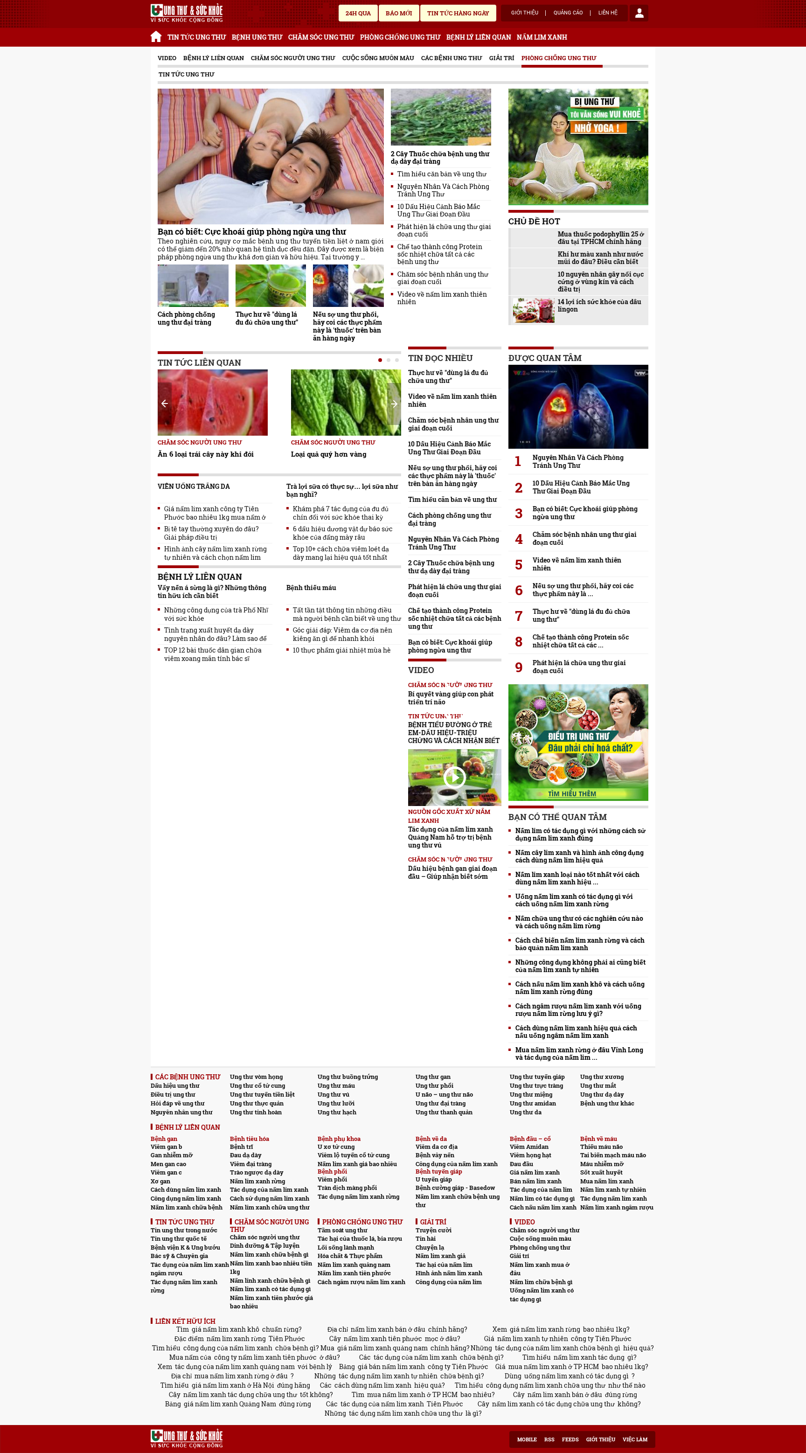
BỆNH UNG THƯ (257, 37)
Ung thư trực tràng (536, 1085)
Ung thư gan (433, 1076)
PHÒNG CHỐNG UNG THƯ (400, 37)
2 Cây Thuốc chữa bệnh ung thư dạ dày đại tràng (440, 157)
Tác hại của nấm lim (444, 1264)
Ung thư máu (336, 1085)
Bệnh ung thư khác (607, 1103)
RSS (549, 1439)
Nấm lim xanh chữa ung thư (270, 1207)
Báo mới (399, 13)
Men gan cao (168, 1164)
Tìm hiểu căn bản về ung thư (441, 174)
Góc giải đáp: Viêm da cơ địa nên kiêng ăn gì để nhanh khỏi (342, 634)
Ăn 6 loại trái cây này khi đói (206, 454)
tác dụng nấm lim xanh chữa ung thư (405, 1413)
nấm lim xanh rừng (236, 1338)
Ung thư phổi (434, 1085)
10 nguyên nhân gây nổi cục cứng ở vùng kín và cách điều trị (601, 282)
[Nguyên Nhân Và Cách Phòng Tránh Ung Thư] (578, 407)
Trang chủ (157, 35)
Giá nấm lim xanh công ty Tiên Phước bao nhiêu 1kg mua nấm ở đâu (215, 513)
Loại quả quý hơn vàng (329, 454)
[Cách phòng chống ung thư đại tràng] (193, 285)
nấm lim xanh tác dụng (589, 1357)
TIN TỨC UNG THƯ (196, 37)
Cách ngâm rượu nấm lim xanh (361, 1282)
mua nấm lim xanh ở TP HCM (553, 1366)
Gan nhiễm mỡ (172, 1155)
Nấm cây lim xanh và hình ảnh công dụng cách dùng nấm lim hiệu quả (579, 856)
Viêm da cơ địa (437, 1146)
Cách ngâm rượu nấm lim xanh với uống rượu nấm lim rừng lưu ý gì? (578, 1009)
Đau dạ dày (246, 1155)
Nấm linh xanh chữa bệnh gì (270, 1280)
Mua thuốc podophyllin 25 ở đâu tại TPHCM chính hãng (601, 237)
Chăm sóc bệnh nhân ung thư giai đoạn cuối (442, 278)
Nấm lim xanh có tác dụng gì (270, 1289)
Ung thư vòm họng (256, 1076)
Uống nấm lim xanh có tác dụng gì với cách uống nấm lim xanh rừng (574, 900)
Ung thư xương (602, 1076)
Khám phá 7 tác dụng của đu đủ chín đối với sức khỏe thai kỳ (341, 513)
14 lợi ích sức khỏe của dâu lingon (599, 305)
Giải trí (501, 58)
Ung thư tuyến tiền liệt (262, 1094)
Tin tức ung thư (187, 74)
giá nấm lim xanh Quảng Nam (230, 1403)
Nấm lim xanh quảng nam (354, 1264)
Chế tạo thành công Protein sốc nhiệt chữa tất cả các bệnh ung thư (439, 254)
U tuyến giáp (434, 1179)
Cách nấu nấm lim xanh (543, 1207)
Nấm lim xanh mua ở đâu (540, 1269)
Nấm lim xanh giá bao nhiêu (357, 1164)
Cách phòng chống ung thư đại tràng (186, 318)
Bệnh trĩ (241, 1146)
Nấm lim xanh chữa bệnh (186, 1207)
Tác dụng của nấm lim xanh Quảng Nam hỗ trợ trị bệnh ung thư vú (450, 837)
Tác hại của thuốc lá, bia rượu (360, 1238)
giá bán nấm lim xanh (391, 1366)
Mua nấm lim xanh (606, 1181)
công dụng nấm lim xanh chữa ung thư (546, 1385)
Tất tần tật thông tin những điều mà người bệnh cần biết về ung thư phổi (347, 614)
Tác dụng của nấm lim (541, 1189)
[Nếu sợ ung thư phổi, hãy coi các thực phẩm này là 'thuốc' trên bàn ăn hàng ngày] (348, 285)
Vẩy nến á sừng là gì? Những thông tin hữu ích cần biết (212, 591)
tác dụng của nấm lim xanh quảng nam (235, 1366)
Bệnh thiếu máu (311, 587)
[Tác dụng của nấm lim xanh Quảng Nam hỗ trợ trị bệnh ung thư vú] (454, 777)
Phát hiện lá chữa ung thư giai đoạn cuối (444, 230)
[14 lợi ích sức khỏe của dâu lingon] (534, 310)
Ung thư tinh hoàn (256, 1112)
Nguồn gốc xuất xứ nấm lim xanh (449, 816)
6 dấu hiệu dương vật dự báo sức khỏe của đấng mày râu (343, 533)
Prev (165, 403)
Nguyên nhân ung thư (182, 1112)
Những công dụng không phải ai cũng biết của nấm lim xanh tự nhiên (580, 966)
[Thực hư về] (271, 285)
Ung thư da (526, 1112)
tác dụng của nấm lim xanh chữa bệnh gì (557, 1347)
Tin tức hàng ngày (458, 13)
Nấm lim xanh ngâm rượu (616, 1207)
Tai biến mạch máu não (613, 1155)
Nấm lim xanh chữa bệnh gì (269, 1254)
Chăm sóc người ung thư (293, 58)
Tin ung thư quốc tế (179, 1238)
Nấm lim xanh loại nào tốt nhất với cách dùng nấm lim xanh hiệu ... (577, 878)
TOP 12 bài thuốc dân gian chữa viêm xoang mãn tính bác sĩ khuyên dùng (213, 654)
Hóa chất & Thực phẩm (350, 1255)
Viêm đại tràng (250, 1164)
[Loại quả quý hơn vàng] (346, 402)
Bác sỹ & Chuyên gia (179, 1255)
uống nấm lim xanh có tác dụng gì (576, 1375)
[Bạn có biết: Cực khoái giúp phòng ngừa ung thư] (271, 156)
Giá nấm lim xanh (535, 1172)
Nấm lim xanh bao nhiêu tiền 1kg (271, 1267)
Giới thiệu (524, 13)
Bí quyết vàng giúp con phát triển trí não (450, 698)
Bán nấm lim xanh (536, 1181)
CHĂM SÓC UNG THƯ (321, 37)
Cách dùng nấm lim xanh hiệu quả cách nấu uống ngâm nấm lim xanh (576, 1031)
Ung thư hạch (337, 1112)
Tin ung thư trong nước (184, 1230)
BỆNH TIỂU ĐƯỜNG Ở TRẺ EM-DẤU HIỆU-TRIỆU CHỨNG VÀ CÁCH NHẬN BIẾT (454, 732)
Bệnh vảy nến (435, 1155)
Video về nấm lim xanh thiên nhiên (442, 298)
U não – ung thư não (444, 1094)
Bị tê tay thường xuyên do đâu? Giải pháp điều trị (211, 533)
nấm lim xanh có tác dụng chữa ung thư (553, 1403)
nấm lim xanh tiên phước (383, 1338)
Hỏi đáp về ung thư (178, 1103)
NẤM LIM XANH (542, 37)
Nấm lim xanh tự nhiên (613, 1189)
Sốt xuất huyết (601, 1172)
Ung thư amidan (533, 1103)
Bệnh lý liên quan (213, 58)
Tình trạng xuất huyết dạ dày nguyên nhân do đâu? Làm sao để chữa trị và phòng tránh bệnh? (215, 634)
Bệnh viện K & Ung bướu (185, 1247)
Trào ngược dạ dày (257, 1172)
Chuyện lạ (430, 1247)
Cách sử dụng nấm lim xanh (269, 1198)
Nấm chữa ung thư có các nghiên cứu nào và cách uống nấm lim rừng (579, 922)
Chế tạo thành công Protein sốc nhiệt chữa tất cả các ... (581, 641)
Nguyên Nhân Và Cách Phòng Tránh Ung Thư (443, 190)
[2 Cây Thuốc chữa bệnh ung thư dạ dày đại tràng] (441, 117)
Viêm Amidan (529, 1146)
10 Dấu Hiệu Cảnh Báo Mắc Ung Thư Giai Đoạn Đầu (438, 210)
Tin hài (426, 1238)
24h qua (358, 13)
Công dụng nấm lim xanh (186, 1198)
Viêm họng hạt (530, 1155)
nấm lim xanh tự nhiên (533, 1338)
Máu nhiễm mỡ (602, 1164)
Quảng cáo (568, 13)
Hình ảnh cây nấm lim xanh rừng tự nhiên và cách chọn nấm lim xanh (215, 553)
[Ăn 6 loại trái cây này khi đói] (213, 402)
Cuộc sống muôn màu (378, 58)
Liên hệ (608, 13)
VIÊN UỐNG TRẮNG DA (194, 486)
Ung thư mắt (598, 1085)
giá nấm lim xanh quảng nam (382, 1347)
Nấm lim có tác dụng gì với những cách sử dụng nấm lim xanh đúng (580, 834)
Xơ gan (160, 1181)
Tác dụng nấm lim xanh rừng (358, 1196)
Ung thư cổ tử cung (257, 1085)
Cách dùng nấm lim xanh (186, 1189)
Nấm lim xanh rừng (257, 1181)
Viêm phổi (332, 1179)
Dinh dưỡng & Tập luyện (264, 1245)
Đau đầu (521, 1164)
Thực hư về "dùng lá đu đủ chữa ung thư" (267, 318)
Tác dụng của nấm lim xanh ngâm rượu (190, 1269)
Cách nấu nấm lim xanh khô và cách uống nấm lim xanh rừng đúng (580, 987)
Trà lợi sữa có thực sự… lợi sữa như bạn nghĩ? (342, 490)
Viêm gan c (166, 1172)
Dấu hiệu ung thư (175, 1085)
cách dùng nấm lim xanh (373, 1385)
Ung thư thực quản (257, 1103)
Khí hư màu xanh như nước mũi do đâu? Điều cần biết (600, 257)
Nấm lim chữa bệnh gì (541, 1282)
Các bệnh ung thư (451, 58)
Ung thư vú (333, 1094)
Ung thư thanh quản (444, 1112)
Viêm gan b (166, 1146)
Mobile (527, 1439)
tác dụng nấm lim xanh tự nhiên (388, 1375)
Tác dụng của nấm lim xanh (269, 1189)
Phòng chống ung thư (559, 58)
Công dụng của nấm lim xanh (457, 1164)
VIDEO (167, 58)
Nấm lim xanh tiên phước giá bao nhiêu (271, 1302)
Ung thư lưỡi (336, 1103)
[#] (186, 13)
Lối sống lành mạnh (346, 1247)
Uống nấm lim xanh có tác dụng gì (542, 1294)
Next (394, 404)
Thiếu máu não (601, 1146)
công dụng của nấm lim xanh (228, 1347)
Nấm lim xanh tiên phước (354, 1273)
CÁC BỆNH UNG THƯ (188, 1076)
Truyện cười (434, 1230)
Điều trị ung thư (173, 1094)
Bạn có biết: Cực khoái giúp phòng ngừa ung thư (252, 231)
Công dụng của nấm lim (449, 1282)
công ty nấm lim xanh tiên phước (265, 1357)
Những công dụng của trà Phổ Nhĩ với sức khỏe (216, 614)
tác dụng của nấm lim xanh (415, 1357)
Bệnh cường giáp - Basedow (455, 1187)
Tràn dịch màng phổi (347, 1187)
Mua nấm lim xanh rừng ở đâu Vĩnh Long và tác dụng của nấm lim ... (579, 1053)
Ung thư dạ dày (602, 1094)
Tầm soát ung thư (343, 1230)
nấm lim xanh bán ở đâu (388, 1329)
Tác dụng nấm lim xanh (613, 1198)
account (639, 13)
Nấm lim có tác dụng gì (542, 1198)
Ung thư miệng (531, 1094)
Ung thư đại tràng (441, 1103)
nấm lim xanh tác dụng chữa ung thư (240, 1394)
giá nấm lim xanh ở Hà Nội (233, 1385)
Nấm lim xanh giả (441, 1255)
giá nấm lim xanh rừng (545, 1329)
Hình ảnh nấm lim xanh (449, 1273)
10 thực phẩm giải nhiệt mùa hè (342, 650)
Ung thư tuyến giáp (537, 1076)
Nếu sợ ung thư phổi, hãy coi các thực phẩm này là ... (583, 590)
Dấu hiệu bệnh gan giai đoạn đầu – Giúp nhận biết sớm (452, 872)
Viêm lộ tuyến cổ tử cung (353, 1155)
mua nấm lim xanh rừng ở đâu (241, 1375)
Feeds (570, 1439)
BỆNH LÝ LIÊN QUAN (478, 37)
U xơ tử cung (336, 1146)
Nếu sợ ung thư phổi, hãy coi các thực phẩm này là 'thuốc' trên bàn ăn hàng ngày (347, 326)
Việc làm (635, 1439)
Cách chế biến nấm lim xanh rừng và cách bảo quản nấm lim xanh (580, 944)
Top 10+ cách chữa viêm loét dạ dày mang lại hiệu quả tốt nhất (341, 553)
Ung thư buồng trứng (348, 1076)
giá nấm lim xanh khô (225, 1329)
